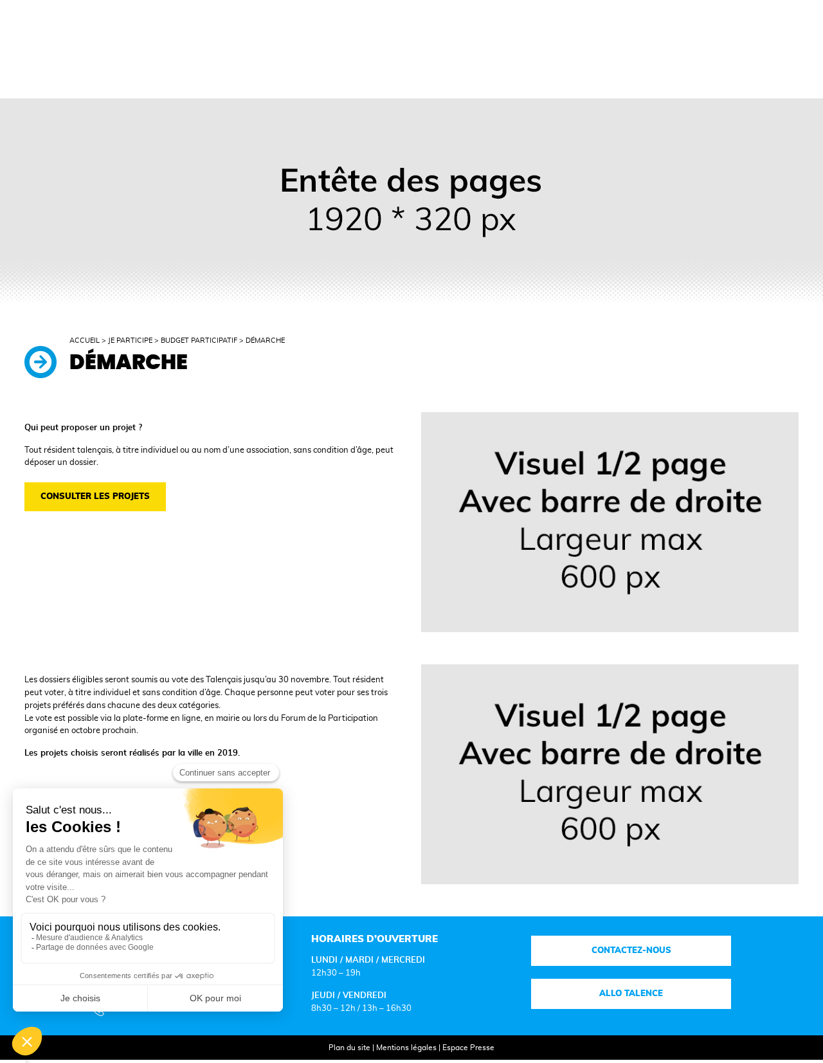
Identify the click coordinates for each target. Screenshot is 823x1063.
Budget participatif (199, 341)
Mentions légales (406, 1047)
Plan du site (349, 1047)
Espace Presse (468, 1047)
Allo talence (631, 993)
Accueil (84, 341)
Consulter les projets (95, 496)
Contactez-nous (631, 950)
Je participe (130, 341)
